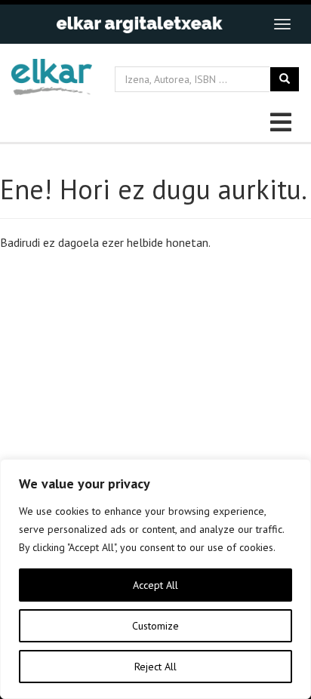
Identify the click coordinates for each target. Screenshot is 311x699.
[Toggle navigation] (282, 24)
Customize (155, 626)
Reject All (155, 666)
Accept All (155, 585)
